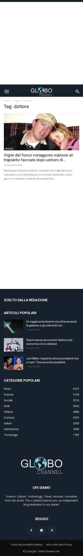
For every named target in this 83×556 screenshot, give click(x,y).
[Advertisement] (41, 43)
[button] (6, 91)
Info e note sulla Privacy (59, 544)
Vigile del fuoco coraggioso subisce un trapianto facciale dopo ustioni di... (38, 157)
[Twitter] (52, 530)
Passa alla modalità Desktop (26, 544)
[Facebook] (31, 530)
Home (7, 100)
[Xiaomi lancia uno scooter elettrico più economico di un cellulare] (13, 345)
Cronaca (9, 148)
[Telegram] (41, 530)
